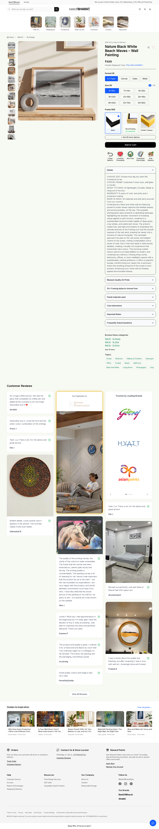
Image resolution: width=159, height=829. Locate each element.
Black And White (113, 367)
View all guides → (144, 707)
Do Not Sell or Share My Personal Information (71, 812)
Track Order (11, 761)
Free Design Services (52, 779)
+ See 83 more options (130, 137)
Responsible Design (89, 786)
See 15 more (110, 350)
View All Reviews (79, 694)
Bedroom (119, 359)
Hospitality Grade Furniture (54, 786)
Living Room (127, 367)
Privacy (20, 812)
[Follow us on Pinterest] (131, 783)
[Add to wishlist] (153, 47)
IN (150, 85)
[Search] (56, 9)
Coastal (118, 363)
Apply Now (110, 764)
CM (154, 85)
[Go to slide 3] (129, 494)
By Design (31, 37)
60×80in (141, 103)
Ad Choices (38, 812)
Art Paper (111, 78)
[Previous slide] (110, 494)
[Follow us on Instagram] (125, 783)
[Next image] (93, 81)
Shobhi (26, 2)
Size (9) (108, 85)
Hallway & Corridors (134, 359)
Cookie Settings (49, 812)
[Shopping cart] (150, 9)
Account (10, 783)
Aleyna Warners (120, 42)
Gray (152, 367)
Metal (144, 78)
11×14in (127, 91)
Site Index (28, 812)
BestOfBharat (14, 2)
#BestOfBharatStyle (126, 779)
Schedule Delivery (14, 764)
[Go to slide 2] (127, 494)
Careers (84, 783)
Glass (135, 78)
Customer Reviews (64, 758)
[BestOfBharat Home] (79, 9)
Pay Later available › (134, 65)
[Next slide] (147, 494)
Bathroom (137, 363)
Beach (127, 363)
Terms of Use (11, 812)
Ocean (109, 359)
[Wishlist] (140, 9)
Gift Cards (48, 783)
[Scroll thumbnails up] (11, 42)
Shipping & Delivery (14, 789)
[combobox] (30, 9)
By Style (116, 342)
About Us (84, 779)
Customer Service (14, 779)
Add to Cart (130, 145)
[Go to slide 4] (131, 494)
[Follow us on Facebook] (120, 783)
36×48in (141, 97)
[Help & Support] (153, 823)
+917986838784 (79, 755)
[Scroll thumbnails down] (11, 139)
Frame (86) (110, 109)
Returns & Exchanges (15, 786)
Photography (141, 367)
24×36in (127, 97)
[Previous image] (22, 81)
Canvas (124, 78)
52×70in (126, 103)
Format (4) (109, 73)
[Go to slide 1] (126, 494)
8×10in (112, 91)
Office (109, 363)
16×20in (141, 91)
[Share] (148, 47)
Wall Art (20, 37)
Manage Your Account (114, 767)
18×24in (112, 97)
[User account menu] (145, 9)
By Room (116, 345)
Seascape (150, 359)
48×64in (112, 103)
